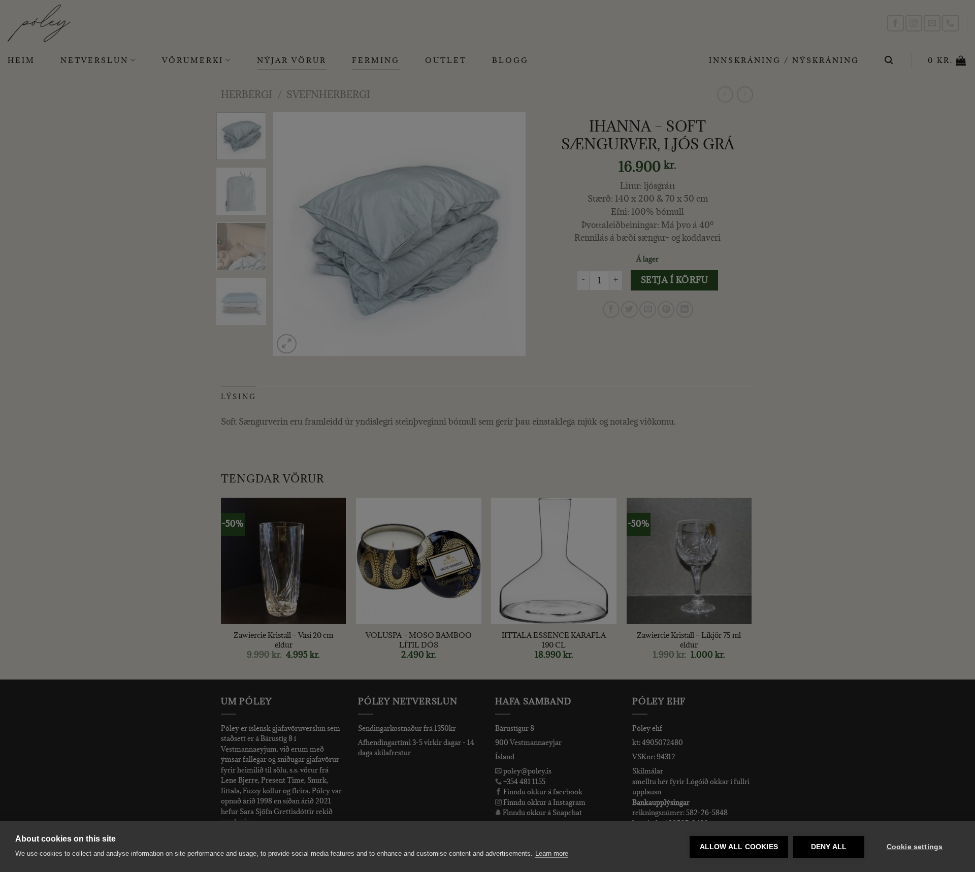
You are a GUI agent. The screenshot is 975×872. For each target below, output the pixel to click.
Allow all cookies (739, 847)
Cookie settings (915, 847)
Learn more (551, 853)
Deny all (829, 847)
